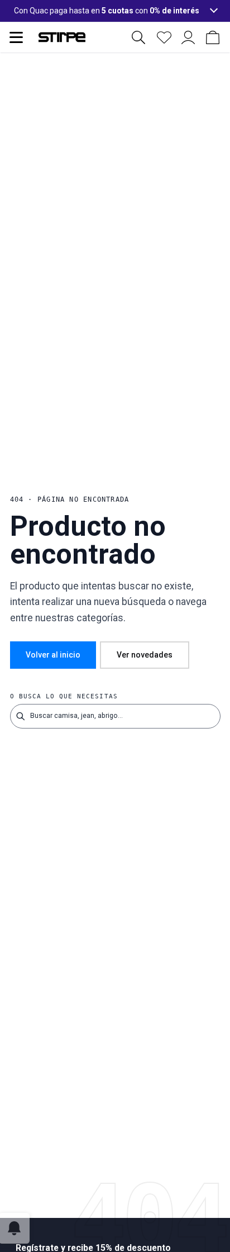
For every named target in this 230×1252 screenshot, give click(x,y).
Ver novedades (144, 654)
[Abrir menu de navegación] (16, 37)
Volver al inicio (53, 654)
